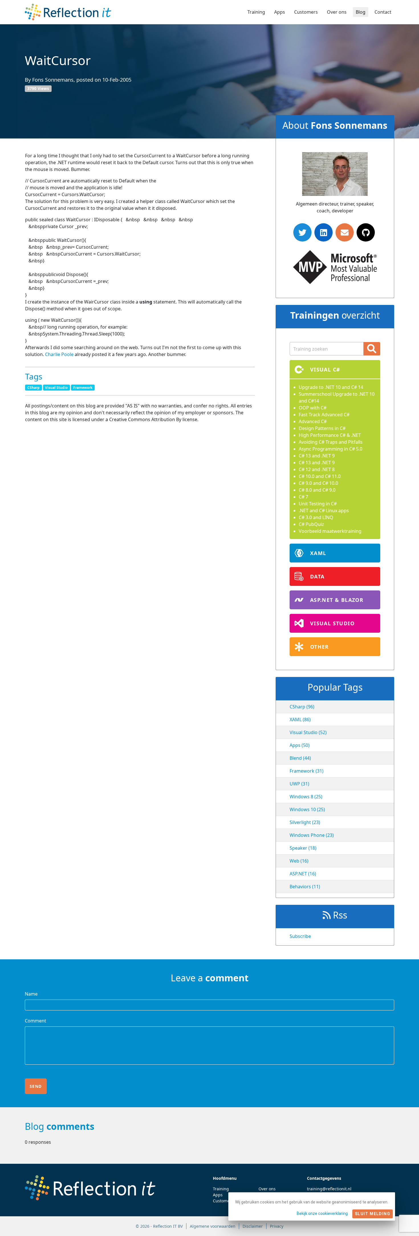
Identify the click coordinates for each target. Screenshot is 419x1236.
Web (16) (299, 861)
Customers (306, 12)
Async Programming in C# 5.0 (330, 449)
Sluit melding (372, 1213)
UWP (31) (299, 784)
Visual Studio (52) (308, 732)
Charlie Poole (59, 354)
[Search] (371, 348)
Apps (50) (300, 745)
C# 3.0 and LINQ (316, 517)
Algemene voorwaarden (212, 1226)
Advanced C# (313, 421)
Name (31, 994)
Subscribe (300, 936)
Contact (383, 12)
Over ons (337, 12)
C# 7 (303, 497)
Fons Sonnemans (53, 79)
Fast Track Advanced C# (324, 414)
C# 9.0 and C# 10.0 (318, 483)
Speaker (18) (303, 848)
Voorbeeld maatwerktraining (330, 531)
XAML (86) (300, 719)
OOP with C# (312, 408)
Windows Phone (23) (312, 835)
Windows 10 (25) (307, 809)
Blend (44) (300, 758)
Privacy (276, 1226)
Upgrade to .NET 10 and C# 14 (331, 387)
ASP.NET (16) (303, 874)
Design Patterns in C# (322, 428)
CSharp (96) (302, 707)
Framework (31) (307, 771)
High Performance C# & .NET (330, 435)
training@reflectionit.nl (329, 1188)
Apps (279, 12)
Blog (360, 12)
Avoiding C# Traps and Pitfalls (331, 442)
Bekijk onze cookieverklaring (322, 1213)
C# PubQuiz (311, 524)
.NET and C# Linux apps (324, 510)
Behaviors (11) (305, 886)
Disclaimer (253, 1226)
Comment (35, 1021)
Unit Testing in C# (318, 504)
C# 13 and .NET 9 (317, 456)
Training (256, 12)
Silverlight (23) (305, 822)
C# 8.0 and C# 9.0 (317, 490)
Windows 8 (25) (306, 796)
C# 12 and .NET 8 (317, 469)
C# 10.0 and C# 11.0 (320, 476)
